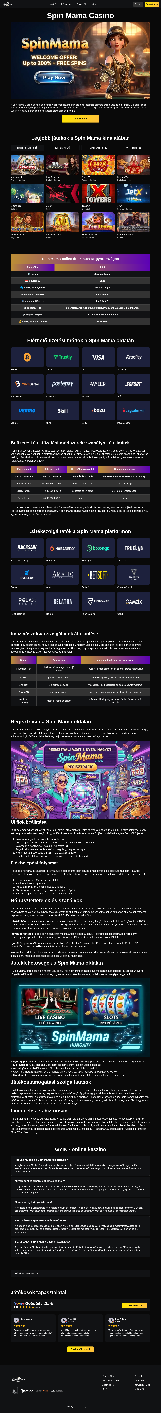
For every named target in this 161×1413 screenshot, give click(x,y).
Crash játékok (96, 148)
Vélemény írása (135, 1305)
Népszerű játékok (25, 148)
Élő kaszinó (60, 148)
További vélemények (80, 1349)
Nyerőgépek (131, 148)
